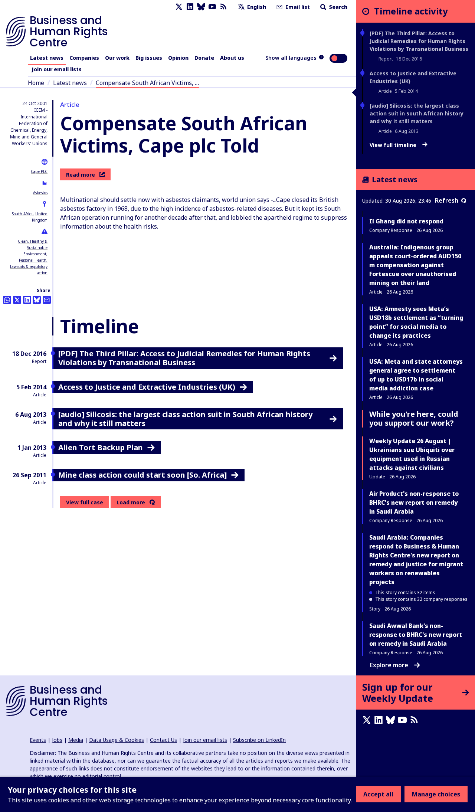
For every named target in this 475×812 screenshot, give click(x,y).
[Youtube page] (212, 7)
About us (232, 57)
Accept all (378, 794)
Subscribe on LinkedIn (259, 739)
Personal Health (32, 260)
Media (75, 739)
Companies (84, 57)
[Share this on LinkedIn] (27, 300)
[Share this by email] (47, 300)
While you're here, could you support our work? (413, 418)
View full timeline (394, 145)
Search (337, 6)
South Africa (22, 213)
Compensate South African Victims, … (147, 83)
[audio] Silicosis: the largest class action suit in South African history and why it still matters (416, 113)
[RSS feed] (223, 7)
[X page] (178, 7)
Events (38, 739)
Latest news (46, 57)
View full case (84, 502)
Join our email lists (57, 69)
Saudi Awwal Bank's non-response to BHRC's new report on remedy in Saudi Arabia (415, 635)
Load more (131, 502)
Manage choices (436, 794)
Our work (117, 57)
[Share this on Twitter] (17, 300)
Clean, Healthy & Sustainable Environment (33, 247)
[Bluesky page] (201, 7)
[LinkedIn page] (190, 7)
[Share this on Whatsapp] (7, 300)
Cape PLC (39, 171)
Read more (80, 174)
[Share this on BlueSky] (37, 300)
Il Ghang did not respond (406, 221)
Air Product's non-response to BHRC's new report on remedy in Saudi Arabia (414, 502)
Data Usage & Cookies (116, 739)
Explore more (389, 665)
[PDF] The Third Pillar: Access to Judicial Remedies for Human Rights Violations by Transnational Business (419, 41)
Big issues (148, 57)
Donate (204, 57)
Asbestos (40, 192)
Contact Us (163, 739)
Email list (297, 6)
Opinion (178, 57)
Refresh (446, 200)
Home (36, 83)
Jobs (57, 739)
